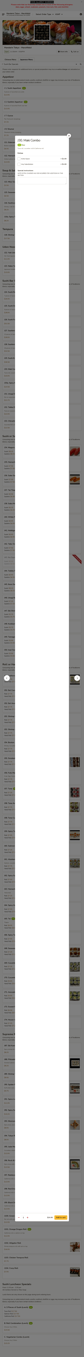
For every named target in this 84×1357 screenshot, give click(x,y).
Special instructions (25, 170)
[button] (7, 680)
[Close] (69, 136)
